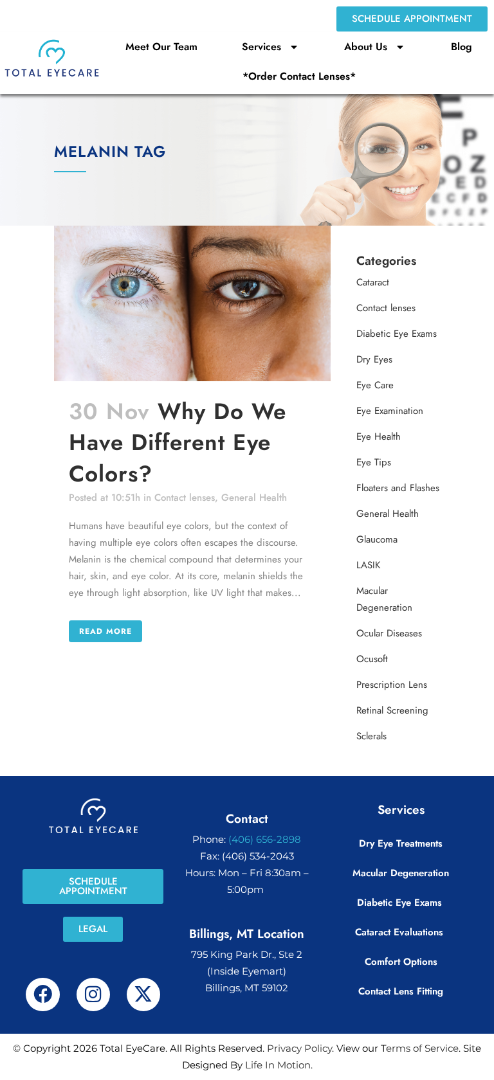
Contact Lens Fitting (400, 991)
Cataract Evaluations (400, 932)
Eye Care (375, 385)
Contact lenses (184, 498)
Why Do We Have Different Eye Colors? (177, 442)
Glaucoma (377, 539)
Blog (461, 46)
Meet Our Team (161, 46)
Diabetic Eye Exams (396, 334)
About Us (365, 46)
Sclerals (371, 736)
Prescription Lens (391, 685)
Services (261, 46)
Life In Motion (278, 1065)
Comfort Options (401, 962)
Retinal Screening (392, 710)
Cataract (372, 282)
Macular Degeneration (400, 873)
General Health (254, 498)
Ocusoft (372, 659)
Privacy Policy (299, 1048)
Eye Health (378, 436)
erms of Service (422, 1048)
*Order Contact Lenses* (299, 76)
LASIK (368, 565)
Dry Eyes (374, 359)
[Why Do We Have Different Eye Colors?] (192, 303)
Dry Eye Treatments (401, 843)
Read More (105, 631)
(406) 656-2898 (264, 839)
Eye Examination (389, 411)
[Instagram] (93, 994)
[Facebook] (42, 994)
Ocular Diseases (389, 633)
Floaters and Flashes (397, 488)
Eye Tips (373, 462)
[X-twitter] (143, 994)
